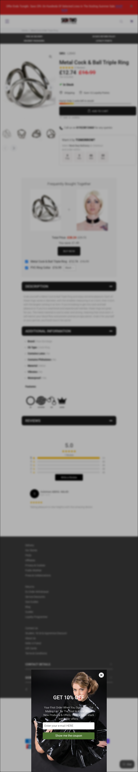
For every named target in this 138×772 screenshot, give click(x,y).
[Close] (101, 675)
